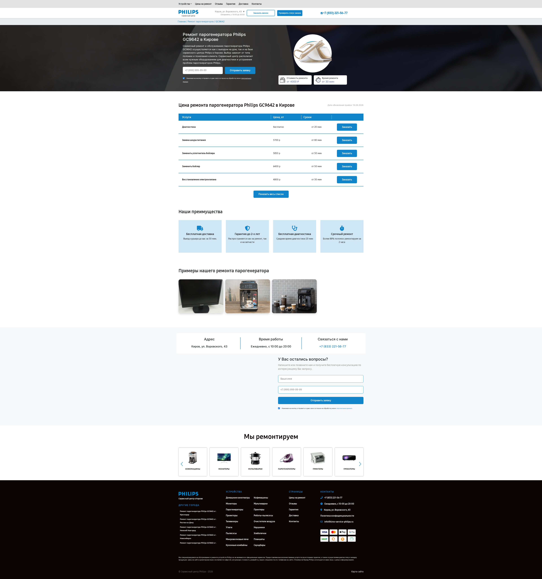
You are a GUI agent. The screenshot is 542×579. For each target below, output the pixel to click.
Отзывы (219, 4)
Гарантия (230, 4)
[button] (182, 464)
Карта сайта (357, 571)
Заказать (347, 127)
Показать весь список (271, 194)
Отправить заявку (240, 70)
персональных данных (344, 408)
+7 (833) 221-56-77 (332, 346)
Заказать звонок (260, 13)
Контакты (257, 4)
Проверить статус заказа (290, 13)
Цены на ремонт (203, 4)
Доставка (243, 4)
